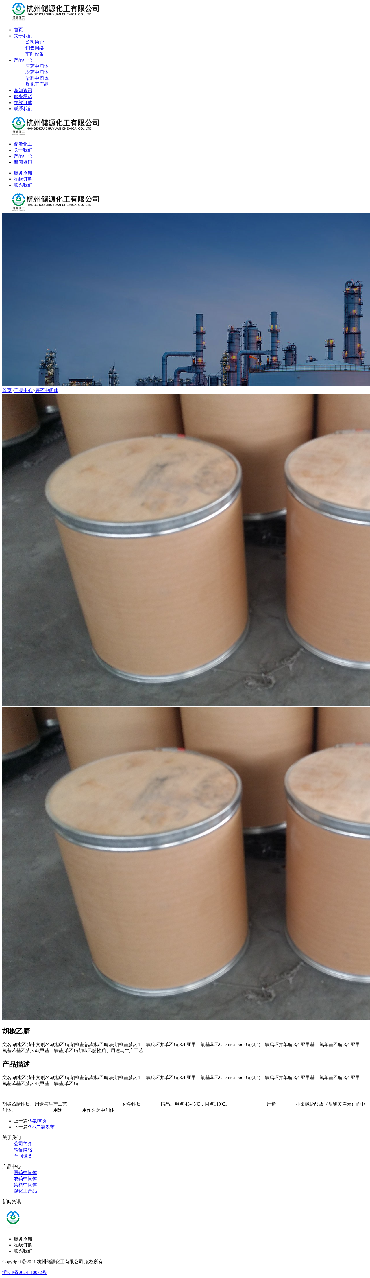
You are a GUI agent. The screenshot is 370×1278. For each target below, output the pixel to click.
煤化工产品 (37, 84)
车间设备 (34, 53)
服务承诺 (23, 96)
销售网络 (34, 47)
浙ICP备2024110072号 (24, 1272)
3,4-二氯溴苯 (42, 1126)
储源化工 (23, 143)
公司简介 (34, 41)
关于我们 (23, 35)
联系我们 (23, 108)
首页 (18, 29)
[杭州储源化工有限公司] (51, 19)
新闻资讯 (23, 90)
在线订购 (23, 102)
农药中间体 (37, 72)
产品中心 (23, 60)
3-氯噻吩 (38, 1120)
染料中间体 (37, 78)
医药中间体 (37, 66)
